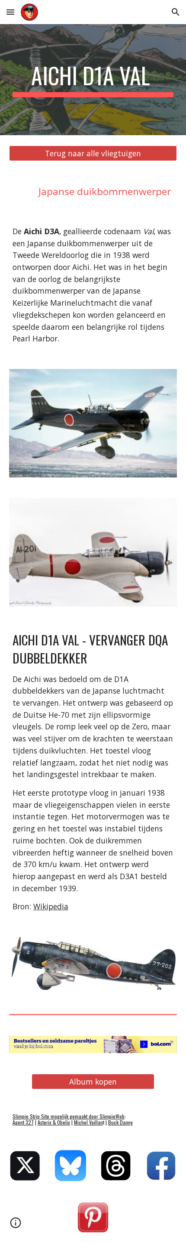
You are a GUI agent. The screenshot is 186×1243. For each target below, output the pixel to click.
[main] (93, 80)
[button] (10, 12)
